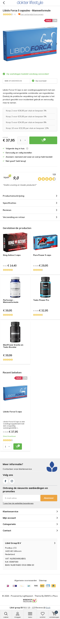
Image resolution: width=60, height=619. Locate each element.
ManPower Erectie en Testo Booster (13, 346)
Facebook (5, 481)
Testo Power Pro (41, 300)
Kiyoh (48, 607)
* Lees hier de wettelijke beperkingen (18, 503)
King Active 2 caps (12, 255)
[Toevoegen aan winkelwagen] (17, 446)
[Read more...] (30, 3)
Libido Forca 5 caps (12, 411)
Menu (30, 617)
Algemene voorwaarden (25, 580)
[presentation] (54, 44)
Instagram (12, 481)
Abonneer (49, 498)
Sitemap (43, 580)
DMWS (47, 596)
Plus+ (55, 596)
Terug (4, 3)
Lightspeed (27, 596)
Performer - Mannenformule (10, 301)
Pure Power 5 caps (42, 255)
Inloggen (17, 617)
